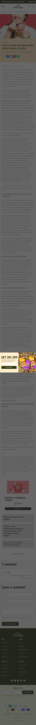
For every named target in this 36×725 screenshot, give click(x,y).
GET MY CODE (9, 367)
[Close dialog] (35, 353)
